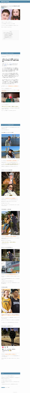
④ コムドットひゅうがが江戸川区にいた (8, 36)
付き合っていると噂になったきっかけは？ (8, 32)
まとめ (4, 38)
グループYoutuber (3, 387)
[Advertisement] (10, 46)
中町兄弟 (8, 387)
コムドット (6, 387)
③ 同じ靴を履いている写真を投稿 (8, 35)
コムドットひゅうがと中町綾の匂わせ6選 (8, 33)
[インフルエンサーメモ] (5, 1)
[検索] (28, 0)
